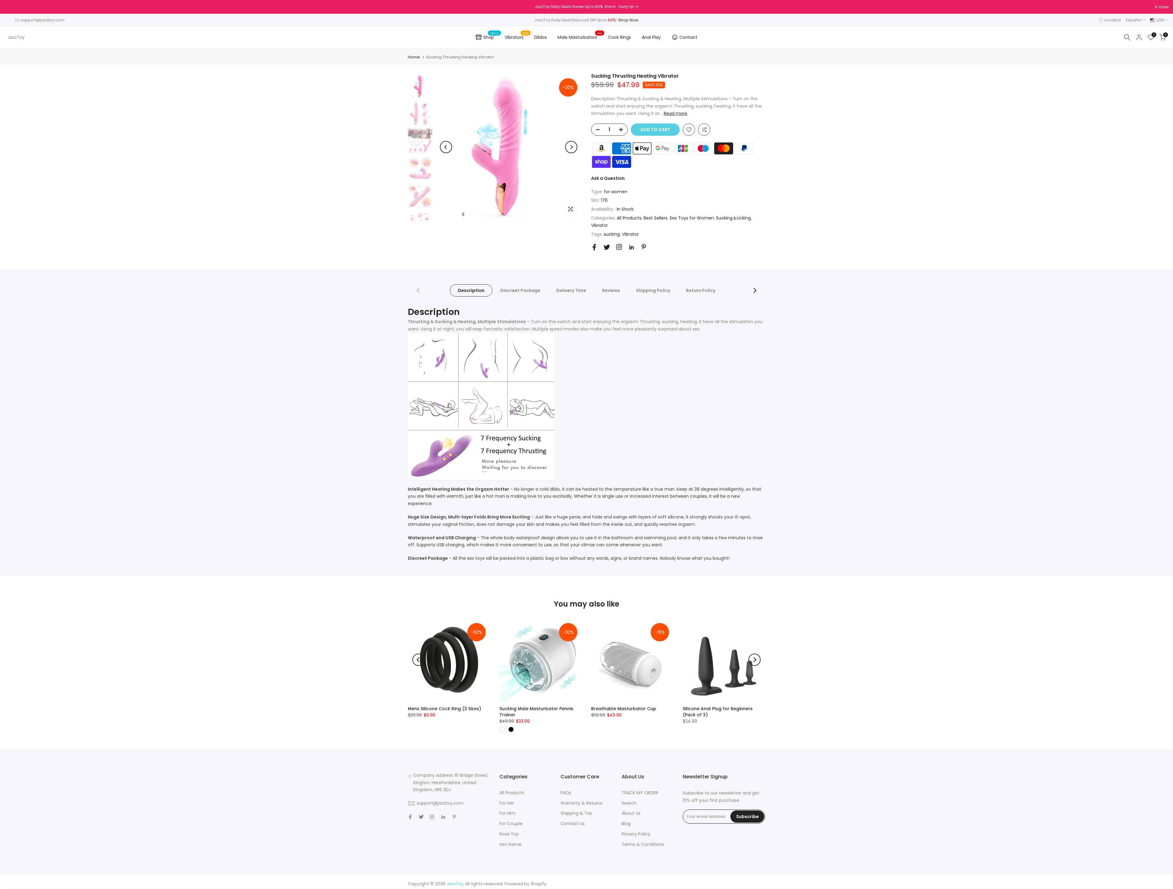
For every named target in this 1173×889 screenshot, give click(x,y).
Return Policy (700, 290)
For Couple (510, 824)
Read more (675, 113)
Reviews (611, 290)
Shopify (538, 884)
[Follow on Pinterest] (644, 247)
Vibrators (516, 37)
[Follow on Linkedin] (631, 247)
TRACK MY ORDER (640, 793)
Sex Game (510, 844)
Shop (491, 36)
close (12, 7)
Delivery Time (571, 290)
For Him (507, 813)
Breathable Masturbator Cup (623, 709)
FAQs (566, 793)
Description (471, 290)
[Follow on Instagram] (619, 247)
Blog (626, 824)
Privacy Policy (636, 834)
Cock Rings (619, 37)
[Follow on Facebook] (594, 247)
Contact (688, 37)
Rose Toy (509, 834)
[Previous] (446, 147)
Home (414, 57)
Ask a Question (608, 178)
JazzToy (16, 37)
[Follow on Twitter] (607, 247)
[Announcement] (586, 7)
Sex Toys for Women (692, 218)
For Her (506, 803)
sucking (612, 234)
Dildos (540, 37)
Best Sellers (655, 218)
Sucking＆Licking (733, 218)
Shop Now (628, 20)
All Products (629, 218)
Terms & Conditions (643, 844)
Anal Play (651, 37)
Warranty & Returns (581, 803)
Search (629, 803)
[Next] (571, 147)
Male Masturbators (579, 37)
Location (1112, 20)
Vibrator (599, 225)
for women (615, 192)
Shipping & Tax (576, 813)
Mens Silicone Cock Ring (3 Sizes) (444, 709)
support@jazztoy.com (42, 20)
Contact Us (573, 824)
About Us (631, 813)
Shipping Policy (653, 290)
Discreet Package (520, 290)
